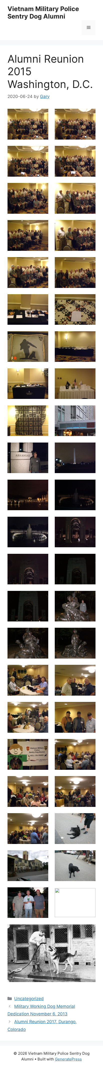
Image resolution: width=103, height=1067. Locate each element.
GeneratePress (68, 1059)
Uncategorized (29, 998)
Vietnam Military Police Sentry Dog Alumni (43, 12)
